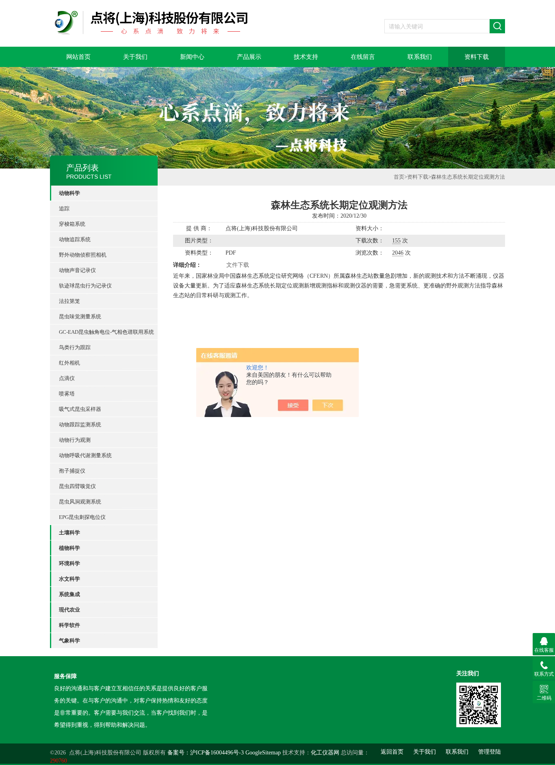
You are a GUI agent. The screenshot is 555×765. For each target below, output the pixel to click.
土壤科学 (69, 532)
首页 (399, 177)
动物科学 (69, 193)
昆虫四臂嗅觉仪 (77, 486)
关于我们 (135, 57)
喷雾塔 (67, 394)
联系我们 (420, 57)
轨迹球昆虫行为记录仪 (85, 286)
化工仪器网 (325, 753)
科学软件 (69, 625)
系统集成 (69, 594)
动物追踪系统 (75, 239)
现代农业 (69, 610)
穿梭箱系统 (72, 224)
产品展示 (249, 57)
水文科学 (69, 579)
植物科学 (69, 548)
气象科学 (69, 641)
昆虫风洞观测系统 (80, 502)
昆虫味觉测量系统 (80, 316)
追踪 (64, 208)
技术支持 (306, 57)
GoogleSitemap (263, 753)
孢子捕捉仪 (72, 471)
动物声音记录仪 (77, 270)
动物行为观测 (75, 440)
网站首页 (78, 57)
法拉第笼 (69, 301)
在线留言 (363, 57)
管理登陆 (489, 752)
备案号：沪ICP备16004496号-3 (205, 753)
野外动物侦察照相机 (82, 255)
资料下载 (476, 57)
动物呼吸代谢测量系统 (85, 455)
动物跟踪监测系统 (80, 424)
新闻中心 (192, 57)
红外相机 (69, 363)
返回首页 (392, 752)
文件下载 (237, 265)
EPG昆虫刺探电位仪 (82, 517)
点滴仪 (67, 378)
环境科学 (69, 563)
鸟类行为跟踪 (75, 347)
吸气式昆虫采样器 (80, 409)
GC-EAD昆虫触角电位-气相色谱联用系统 (106, 332)
